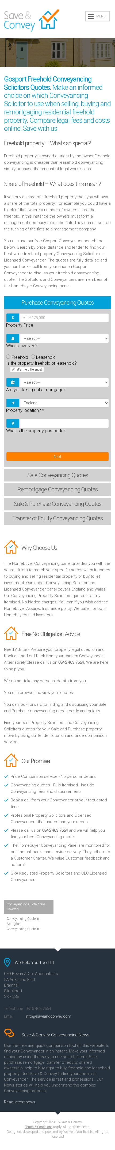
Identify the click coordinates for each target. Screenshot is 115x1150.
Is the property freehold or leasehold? (41, 366)
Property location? (25, 410)
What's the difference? (27, 369)
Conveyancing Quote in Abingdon (23, 921)
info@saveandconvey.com (48, 1016)
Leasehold (46, 357)
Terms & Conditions (38, 1127)
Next (57, 456)
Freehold (19, 357)
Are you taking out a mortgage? (36, 389)
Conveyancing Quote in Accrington (23, 931)
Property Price (19, 325)
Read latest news (19, 1102)
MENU (101, 16)
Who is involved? (21, 345)
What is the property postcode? (36, 430)
